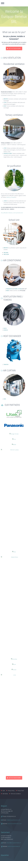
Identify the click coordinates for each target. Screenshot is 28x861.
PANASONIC (9, 289)
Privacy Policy (11, 790)
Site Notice (5, 793)
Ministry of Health (10, 197)
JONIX (5, 201)
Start (3, 790)
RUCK (5, 328)
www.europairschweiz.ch (13, 846)
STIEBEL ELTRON (18, 289)
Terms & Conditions (16, 793)
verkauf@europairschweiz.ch (13, 842)
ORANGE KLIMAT (8, 153)
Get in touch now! (15, 48)
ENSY (5, 106)
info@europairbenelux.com (13, 820)
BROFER (6, 99)
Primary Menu (2, 3)
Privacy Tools (20, 790)
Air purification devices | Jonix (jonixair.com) (12, 212)
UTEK (5, 102)
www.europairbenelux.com (14, 823)
